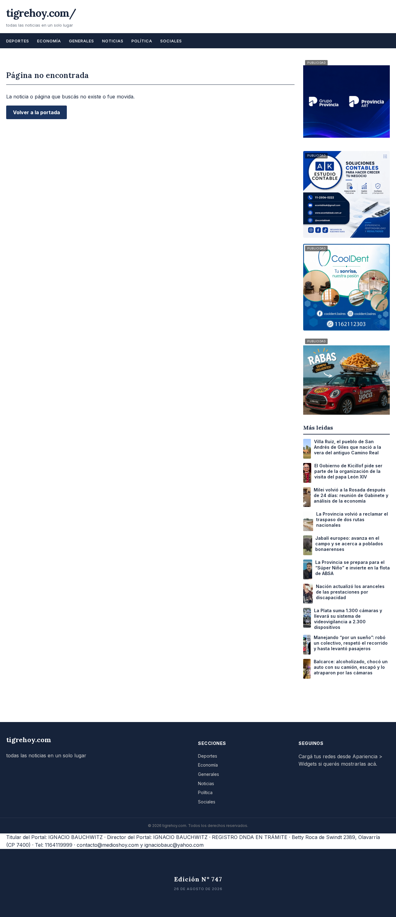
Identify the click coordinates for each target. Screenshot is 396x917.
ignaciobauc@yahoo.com (174, 845)
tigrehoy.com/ (41, 12)
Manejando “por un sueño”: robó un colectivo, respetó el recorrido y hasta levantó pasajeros (351, 643)
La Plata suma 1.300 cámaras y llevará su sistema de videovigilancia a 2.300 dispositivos (348, 619)
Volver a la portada (36, 112)
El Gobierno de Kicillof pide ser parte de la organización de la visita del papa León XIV (348, 471)
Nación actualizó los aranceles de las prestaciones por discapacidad (350, 592)
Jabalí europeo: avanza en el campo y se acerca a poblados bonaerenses (349, 543)
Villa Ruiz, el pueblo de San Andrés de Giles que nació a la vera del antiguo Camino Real (347, 447)
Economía (49, 40)
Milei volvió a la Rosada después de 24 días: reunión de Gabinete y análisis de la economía (351, 495)
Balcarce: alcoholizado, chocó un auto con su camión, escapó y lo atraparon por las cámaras (351, 667)
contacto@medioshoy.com (108, 845)
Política (141, 40)
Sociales (171, 40)
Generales (81, 40)
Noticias (112, 40)
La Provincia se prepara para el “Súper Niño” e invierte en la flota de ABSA (352, 568)
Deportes (17, 40)
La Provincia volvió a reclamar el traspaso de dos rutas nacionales (352, 519)
